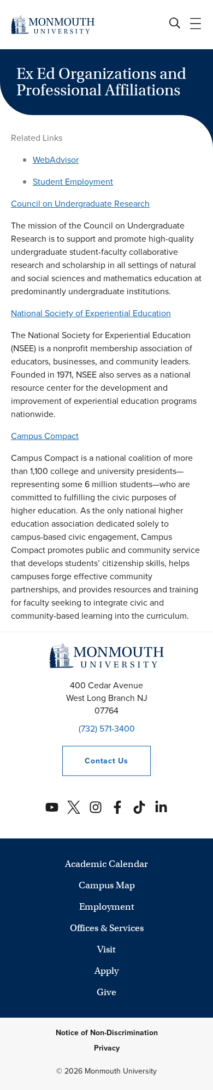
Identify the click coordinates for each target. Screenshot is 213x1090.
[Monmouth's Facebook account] (117, 807)
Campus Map (107, 885)
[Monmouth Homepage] (52, 24)
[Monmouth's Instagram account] (95, 807)
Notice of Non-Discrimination (107, 1032)
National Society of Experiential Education (91, 313)
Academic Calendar (106, 864)
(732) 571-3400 (107, 728)
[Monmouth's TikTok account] (139, 807)
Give (106, 992)
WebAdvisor (56, 159)
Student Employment (73, 181)
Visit (106, 949)
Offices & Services (107, 928)
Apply (106, 971)
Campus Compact (45, 436)
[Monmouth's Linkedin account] (161, 807)
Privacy (107, 1048)
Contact (95, 761)
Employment (106, 906)
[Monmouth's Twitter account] (73, 807)
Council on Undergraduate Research (80, 203)
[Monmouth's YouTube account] (51, 807)
